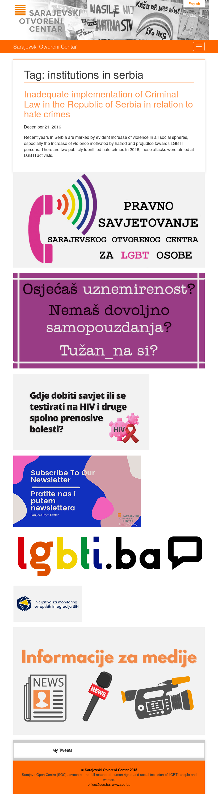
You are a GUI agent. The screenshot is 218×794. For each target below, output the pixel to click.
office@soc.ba (99, 784)
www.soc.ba (121, 784)
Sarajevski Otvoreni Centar (45, 46)
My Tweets (62, 750)
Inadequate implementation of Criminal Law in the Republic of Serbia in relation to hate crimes (108, 103)
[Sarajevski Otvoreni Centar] (58, 20)
